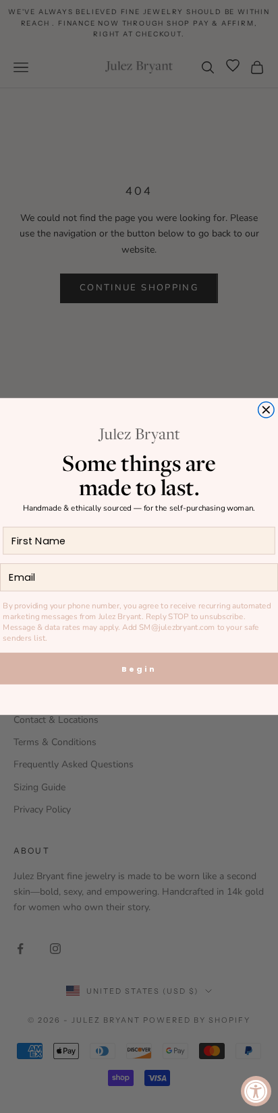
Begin (138, 669)
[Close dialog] (266, 410)
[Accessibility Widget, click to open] (256, 1091)
